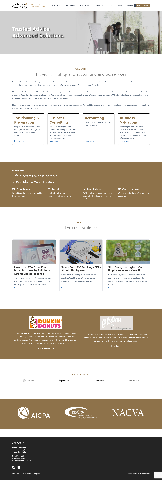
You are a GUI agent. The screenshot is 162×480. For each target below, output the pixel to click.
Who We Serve (85, 5)
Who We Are (70, 5)
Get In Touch (142, 5)
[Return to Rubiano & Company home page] (28, 5)
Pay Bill (130, 5)
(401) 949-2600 (19, 456)
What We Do (56, 5)
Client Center (116, 5)
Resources (99, 5)
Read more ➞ (34, 287)
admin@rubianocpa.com (23, 460)
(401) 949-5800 (19, 458)
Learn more (23, 141)
